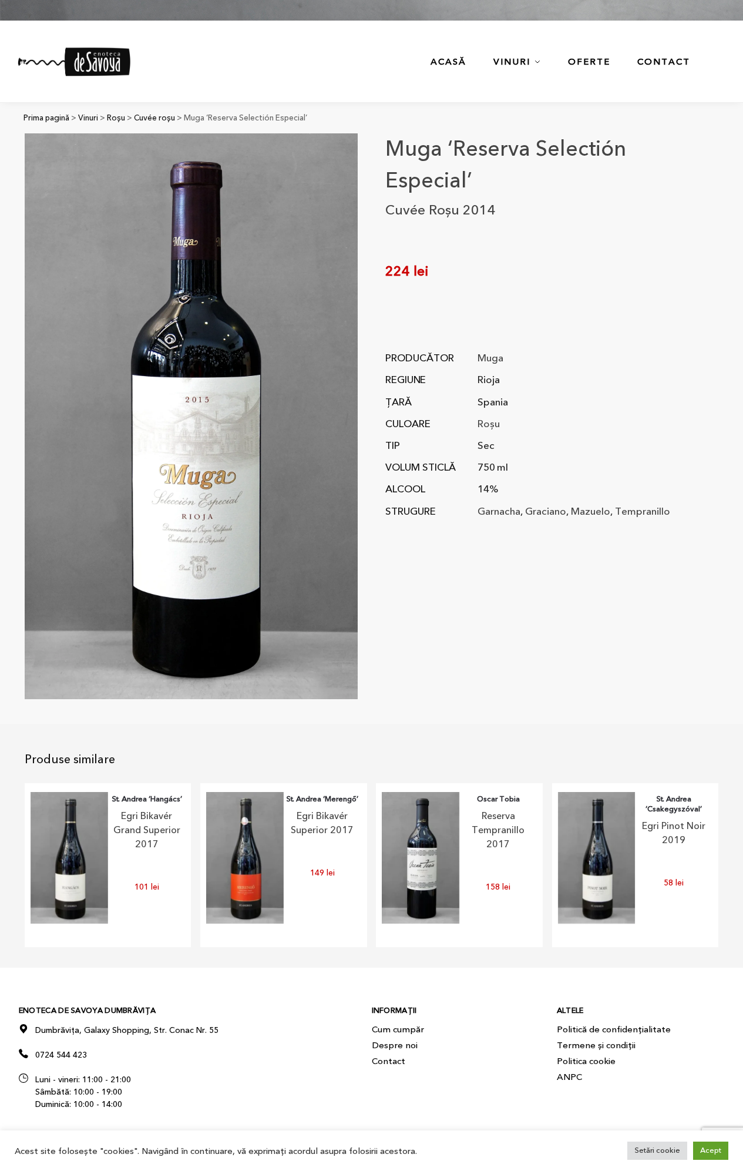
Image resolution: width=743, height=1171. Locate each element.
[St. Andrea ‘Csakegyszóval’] (597, 858)
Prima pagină (46, 117)
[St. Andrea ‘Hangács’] (69, 858)
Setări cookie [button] (657, 1150)
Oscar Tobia (498, 799)
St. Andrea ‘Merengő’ (322, 799)
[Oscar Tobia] (420, 858)
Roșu (116, 117)
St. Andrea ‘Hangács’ (147, 799)
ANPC (569, 1077)
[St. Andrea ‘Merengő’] (245, 858)
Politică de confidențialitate (614, 1029)
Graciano (545, 511)
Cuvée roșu (154, 117)
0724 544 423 (61, 1055)
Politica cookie (586, 1061)
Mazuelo (590, 511)
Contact (388, 1061)
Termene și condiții (596, 1045)
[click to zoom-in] (191, 416)
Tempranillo (642, 511)
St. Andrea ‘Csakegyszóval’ (673, 804)
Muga (490, 358)
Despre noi (395, 1045)
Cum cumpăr (398, 1029)
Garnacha (499, 511)
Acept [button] (710, 1150)
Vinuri (88, 117)
